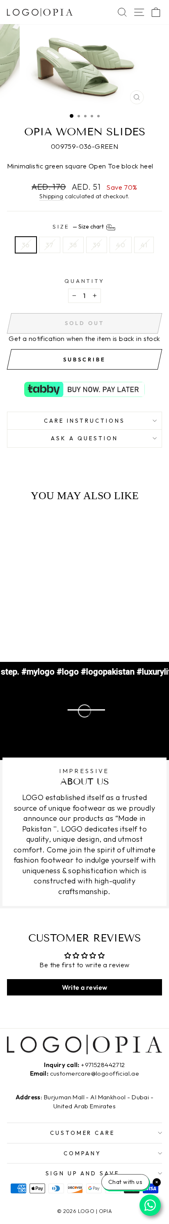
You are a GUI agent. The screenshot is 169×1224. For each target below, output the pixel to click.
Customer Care (82, 1133)
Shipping (51, 196)
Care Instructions (85, 420)
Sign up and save (83, 1173)
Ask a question (84, 438)
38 (73, 244)
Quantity (84, 281)
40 (120, 244)
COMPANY (83, 1153)
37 (50, 244)
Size (79, 227)
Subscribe (84, 359)
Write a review (84, 987)
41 (144, 244)
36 (26, 244)
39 (97, 244)
